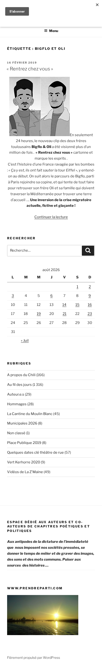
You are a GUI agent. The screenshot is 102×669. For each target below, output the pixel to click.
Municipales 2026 (22, 423)
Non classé (16, 433)
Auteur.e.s (15, 394)
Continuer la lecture (51, 217)
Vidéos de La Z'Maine (25, 472)
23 (90, 314)
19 (39, 314)
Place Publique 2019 (24, 443)
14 (64, 305)
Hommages (17, 404)
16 (90, 305)
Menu (53, 31)
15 (77, 305)
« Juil (25, 340)
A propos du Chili (21, 375)
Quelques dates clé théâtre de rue (35, 452)
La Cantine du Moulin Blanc (29, 414)
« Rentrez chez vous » (30, 69)
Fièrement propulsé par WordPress (33, 657)
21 (64, 314)
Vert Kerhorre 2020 (23, 462)
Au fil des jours (19, 385)
